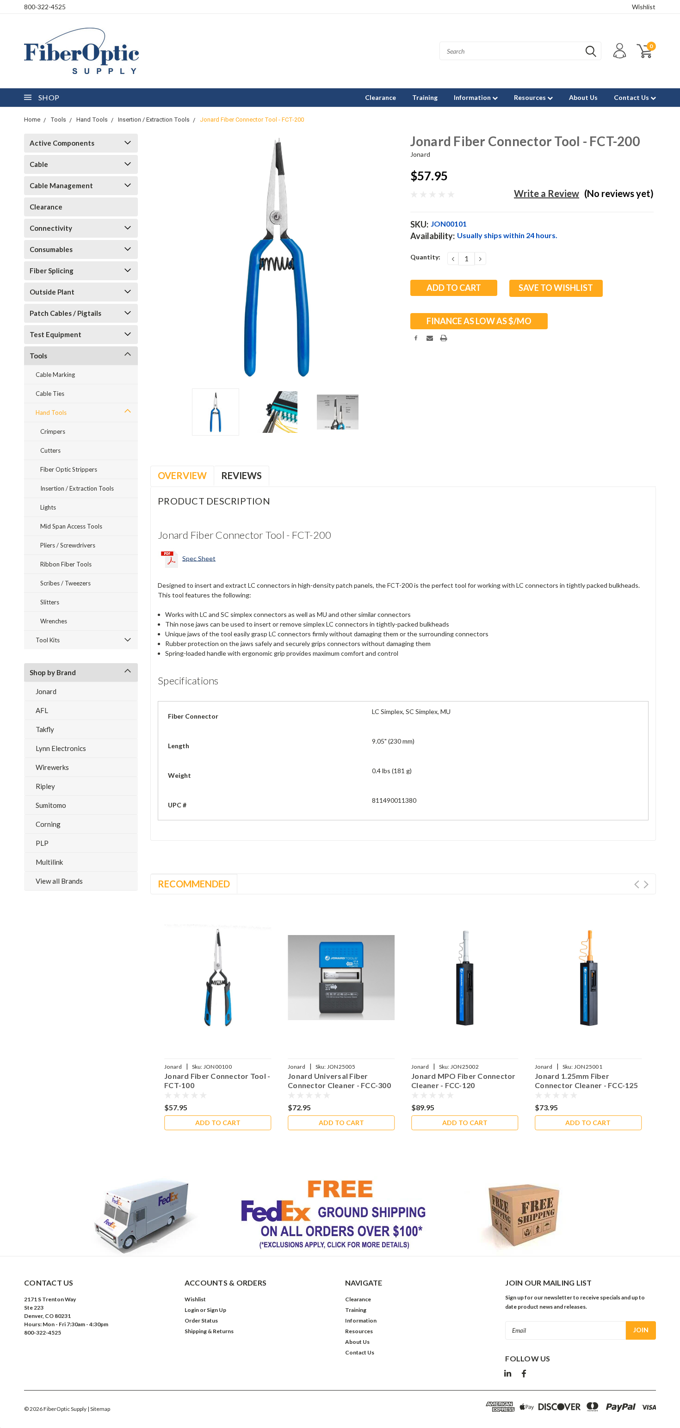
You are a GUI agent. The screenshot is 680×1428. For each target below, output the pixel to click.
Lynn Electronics (61, 748)
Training (425, 97)
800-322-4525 (45, 7)
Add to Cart (218, 1122)
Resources (530, 97)
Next (392, 257)
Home (32, 119)
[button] (340, 1216)
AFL (42, 710)
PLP (42, 843)
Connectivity (51, 228)
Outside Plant (52, 292)
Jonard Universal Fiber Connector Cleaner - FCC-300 (339, 1080)
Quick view (218, 971)
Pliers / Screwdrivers (67, 545)
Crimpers (52, 431)
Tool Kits (48, 640)
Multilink (49, 862)
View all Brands (59, 881)
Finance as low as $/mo (479, 321)
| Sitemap (98, 1408)
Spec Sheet (199, 558)
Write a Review (546, 193)
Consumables (51, 249)
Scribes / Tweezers (65, 583)
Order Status (201, 1320)
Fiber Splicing (52, 270)
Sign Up (216, 1309)
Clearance (380, 97)
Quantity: (425, 257)
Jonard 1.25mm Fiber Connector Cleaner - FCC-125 (586, 1080)
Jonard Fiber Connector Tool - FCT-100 (217, 1080)
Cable (39, 164)
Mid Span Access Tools (71, 526)
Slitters (49, 602)
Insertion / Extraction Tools (154, 119)
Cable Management (61, 185)
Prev (637, 884)
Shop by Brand (53, 672)
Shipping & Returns (209, 1331)
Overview (182, 475)
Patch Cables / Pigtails (65, 313)
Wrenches (53, 621)
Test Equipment (55, 334)
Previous (162, 257)
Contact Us (632, 97)
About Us (583, 97)
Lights (48, 507)
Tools (58, 119)
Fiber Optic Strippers (68, 469)
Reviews (241, 475)
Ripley (45, 786)
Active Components (62, 143)
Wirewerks (52, 767)
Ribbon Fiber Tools (66, 564)
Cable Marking (55, 374)
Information (473, 97)
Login (192, 1309)
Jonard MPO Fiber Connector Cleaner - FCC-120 (463, 1080)
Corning (48, 824)
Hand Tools (92, 119)
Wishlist (643, 7)
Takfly (45, 729)
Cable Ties (50, 393)
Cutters (50, 450)
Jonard (46, 691)
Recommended (194, 883)
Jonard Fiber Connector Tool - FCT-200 (252, 119)
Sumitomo (51, 805)
